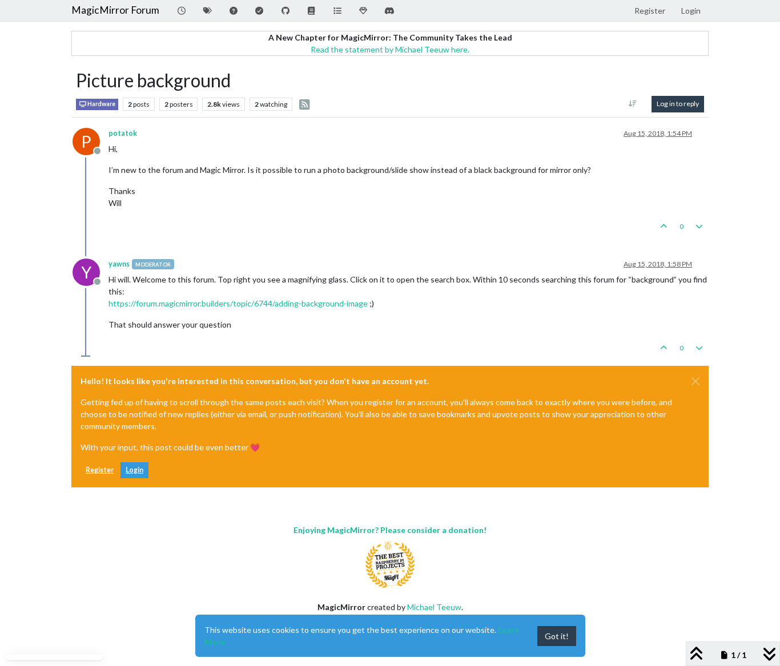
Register (100, 470)
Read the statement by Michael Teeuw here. (390, 49)
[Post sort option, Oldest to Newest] (633, 104)
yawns (119, 264)
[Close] (695, 381)
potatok (122, 133)
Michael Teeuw (434, 607)
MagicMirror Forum (115, 10)
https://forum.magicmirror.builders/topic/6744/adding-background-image (238, 303)
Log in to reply (678, 103)
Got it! (557, 636)
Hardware (100, 103)
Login (134, 470)
